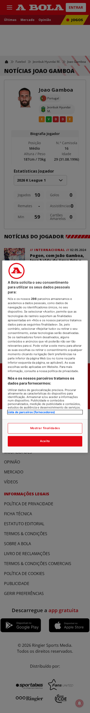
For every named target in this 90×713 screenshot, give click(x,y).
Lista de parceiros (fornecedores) (31, 412)
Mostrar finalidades (45, 428)
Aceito (45, 441)
